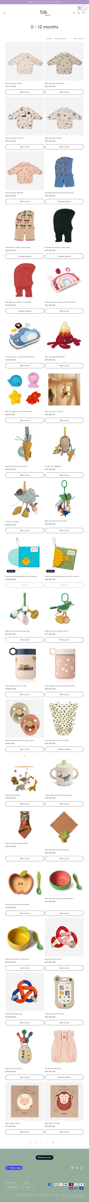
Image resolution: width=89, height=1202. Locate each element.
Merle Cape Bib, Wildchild (14, 193)
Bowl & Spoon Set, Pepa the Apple (17, 904)
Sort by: (49, 38)
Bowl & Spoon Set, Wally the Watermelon (59, 898)
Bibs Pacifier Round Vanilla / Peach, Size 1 (19, 740)
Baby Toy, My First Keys (13, 1068)
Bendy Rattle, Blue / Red (13, 1014)
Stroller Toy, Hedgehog (53, 466)
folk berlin (23, 1194)
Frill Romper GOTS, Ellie (53, 1068)
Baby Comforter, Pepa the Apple (16, 843)
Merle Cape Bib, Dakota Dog (54, 83)
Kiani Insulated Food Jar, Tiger (15, 686)
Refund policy (44, 1194)
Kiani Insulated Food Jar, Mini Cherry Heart (60, 686)
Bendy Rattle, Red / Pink (53, 959)
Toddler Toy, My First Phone (54, 1014)
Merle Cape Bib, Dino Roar (14, 138)
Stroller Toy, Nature (12, 521)
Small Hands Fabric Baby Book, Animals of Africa (62, 576)
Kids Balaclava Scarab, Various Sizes (57, 247)
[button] (4, 12)
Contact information (77, 1197)
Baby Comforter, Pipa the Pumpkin (57, 850)
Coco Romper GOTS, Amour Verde (57, 740)
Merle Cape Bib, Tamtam (13, 83)
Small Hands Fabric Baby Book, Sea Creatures (21, 576)
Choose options (64, 201)
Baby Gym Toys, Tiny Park (54, 411)
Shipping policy (79, 1194)
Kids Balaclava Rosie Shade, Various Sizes (59, 193)
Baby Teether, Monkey (52, 1123)
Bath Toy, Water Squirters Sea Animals (18, 411)
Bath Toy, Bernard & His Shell (55, 357)
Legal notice (65, 1197)
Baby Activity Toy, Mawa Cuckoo (56, 631)
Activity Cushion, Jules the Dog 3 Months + (20, 357)
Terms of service (67, 1194)
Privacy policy (55, 1194)
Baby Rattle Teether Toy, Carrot (16, 466)
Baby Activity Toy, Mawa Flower (56, 521)
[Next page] (59, 1142)
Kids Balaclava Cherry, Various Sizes (17, 247)
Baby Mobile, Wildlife (12, 795)
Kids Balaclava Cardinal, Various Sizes (18, 302)
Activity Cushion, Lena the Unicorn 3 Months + (61, 302)
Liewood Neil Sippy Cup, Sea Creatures (58, 795)
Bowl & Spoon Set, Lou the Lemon (17, 959)
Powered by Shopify (32, 1194)
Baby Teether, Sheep (12, 1123)
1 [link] (29, 1142)
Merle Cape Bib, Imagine (53, 138)
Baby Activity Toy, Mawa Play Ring (17, 631)
